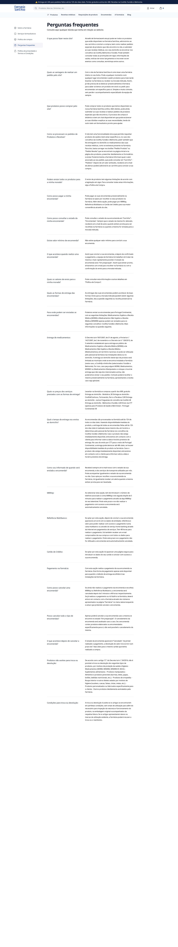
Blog (129, 15)
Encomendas (106, 15)
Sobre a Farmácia (24, 28)
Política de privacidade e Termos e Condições (27, 52)
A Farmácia (119, 15)
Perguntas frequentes (26, 45)
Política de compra (25, 39)
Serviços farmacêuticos (27, 34)
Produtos (54, 15)
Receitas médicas (68, 15)
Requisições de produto (88, 15)
